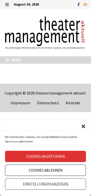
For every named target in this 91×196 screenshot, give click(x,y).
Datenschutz (48, 102)
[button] (83, 126)
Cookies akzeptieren (45, 156)
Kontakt (73, 102)
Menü (16, 59)
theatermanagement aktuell (60, 92)
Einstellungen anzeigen (45, 184)
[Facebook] (79, 4)
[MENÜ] (7, 4)
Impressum (20, 102)
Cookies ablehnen (45, 170)
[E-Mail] (85, 4)
